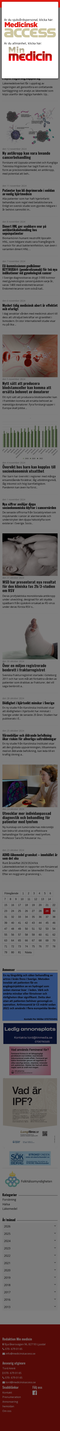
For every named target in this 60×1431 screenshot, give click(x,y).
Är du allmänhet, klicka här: (23, 43)
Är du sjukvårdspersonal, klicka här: (28, 20)
